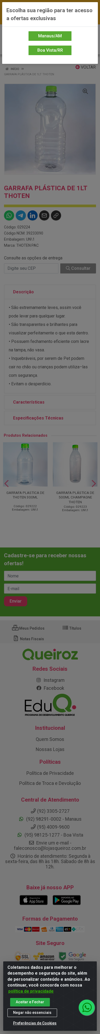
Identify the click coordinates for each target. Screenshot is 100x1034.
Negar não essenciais (32, 1012)
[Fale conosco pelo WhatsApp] (87, 1007)
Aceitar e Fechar (30, 1002)
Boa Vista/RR (50, 50)
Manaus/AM (50, 35)
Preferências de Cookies (35, 1023)
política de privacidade (31, 991)
